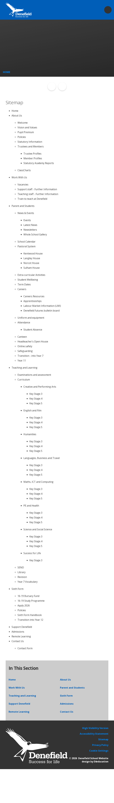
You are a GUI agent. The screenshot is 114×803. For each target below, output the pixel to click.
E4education (101, 761)
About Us (17, 115)
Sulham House (31, 267)
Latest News (30, 225)
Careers (22, 289)
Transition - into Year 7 (30, 355)
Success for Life (32, 553)
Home (6, 72)
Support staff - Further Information (37, 189)
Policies (22, 137)
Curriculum (24, 379)
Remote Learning (21, 636)
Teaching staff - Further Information (38, 194)
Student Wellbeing (28, 279)
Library (22, 572)
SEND (21, 567)
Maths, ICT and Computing (38, 481)
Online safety (25, 346)
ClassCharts (24, 170)
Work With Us (19, 177)
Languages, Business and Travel (41, 458)
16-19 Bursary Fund (28, 596)
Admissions (18, 631)
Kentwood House (33, 253)
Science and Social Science (37, 529)
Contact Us (18, 641)
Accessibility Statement (94, 733)
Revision (22, 577)
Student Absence (32, 329)
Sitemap (103, 739)
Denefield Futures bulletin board (41, 310)
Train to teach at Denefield (32, 198)
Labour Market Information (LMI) (42, 305)
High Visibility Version (95, 728)
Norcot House (31, 263)
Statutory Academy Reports (38, 163)
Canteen (22, 336)
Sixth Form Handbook (30, 615)
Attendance (24, 322)
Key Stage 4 (35, 398)
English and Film (32, 410)
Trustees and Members (31, 146)
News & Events (26, 213)
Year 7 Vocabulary (28, 581)
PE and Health (31, 505)
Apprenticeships (32, 301)
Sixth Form (17, 588)
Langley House (31, 258)
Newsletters (30, 229)
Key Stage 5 (35, 403)
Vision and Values (27, 127)
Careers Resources (33, 296)
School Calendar (26, 241)
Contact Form (25, 648)
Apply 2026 (24, 605)
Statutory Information (30, 141)
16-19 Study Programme (31, 600)
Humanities (29, 434)
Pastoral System (26, 246)
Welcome (23, 122)
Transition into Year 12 (30, 619)
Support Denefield (22, 626)
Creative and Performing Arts (39, 386)
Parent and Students (23, 206)
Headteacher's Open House (33, 341)
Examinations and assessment (34, 374)
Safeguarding (25, 351)
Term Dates (24, 284)
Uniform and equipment (31, 317)
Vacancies (23, 184)
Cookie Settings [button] (98, 750)
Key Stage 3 (35, 393)
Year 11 (22, 360)
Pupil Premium (26, 132)
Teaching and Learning (24, 367)
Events (27, 220)
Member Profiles (32, 158)
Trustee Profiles (32, 153)
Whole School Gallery (35, 234)
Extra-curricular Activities (31, 274)
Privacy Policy (100, 745)
